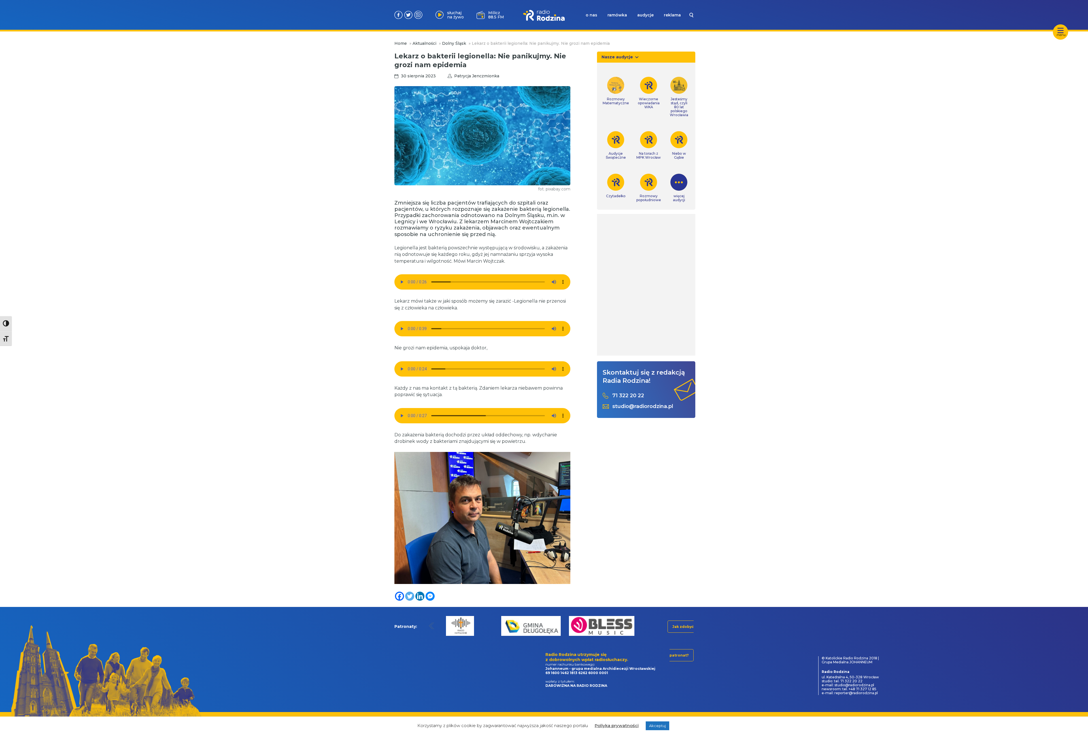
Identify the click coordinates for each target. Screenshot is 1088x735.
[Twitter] (409, 596)
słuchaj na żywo (455, 15)
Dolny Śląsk (454, 43)
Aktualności (424, 43)
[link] (616, 91)
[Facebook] (399, 596)
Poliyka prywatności (617, 725)
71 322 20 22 (628, 396)
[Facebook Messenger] (430, 596)
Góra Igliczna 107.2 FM (497, 15)
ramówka (617, 15)
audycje (645, 15)
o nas (591, 15)
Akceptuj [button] (657, 725)
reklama (672, 15)
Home (400, 43)
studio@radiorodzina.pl (642, 406)
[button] (432, 625)
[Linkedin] (419, 596)
